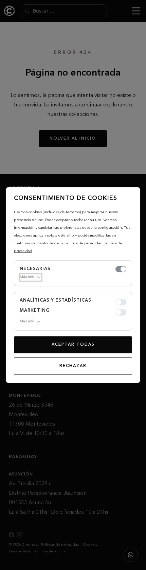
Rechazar (73, 366)
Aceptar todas (73, 345)
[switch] (120, 269)
